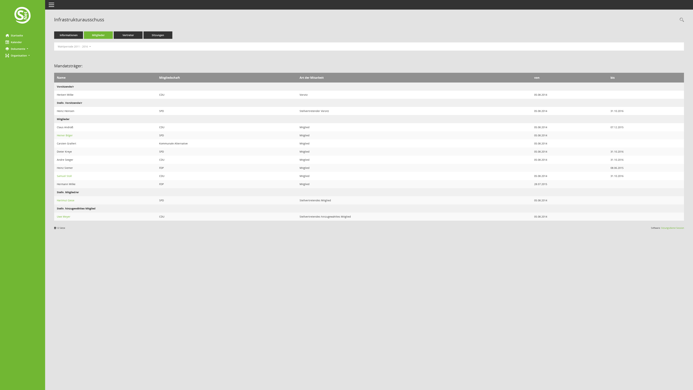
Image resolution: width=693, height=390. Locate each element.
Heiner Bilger (65, 135)
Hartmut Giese (65, 200)
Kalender (16, 42)
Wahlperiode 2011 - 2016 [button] (73, 46)
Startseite (17, 35)
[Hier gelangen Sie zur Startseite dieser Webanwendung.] (22, 15)
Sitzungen (158, 35)
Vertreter (128, 35)
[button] (22, 49)
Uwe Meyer (63, 216)
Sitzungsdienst (672, 227)
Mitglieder (98, 35)
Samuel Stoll (64, 176)
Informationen (69, 35)
